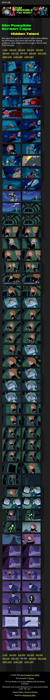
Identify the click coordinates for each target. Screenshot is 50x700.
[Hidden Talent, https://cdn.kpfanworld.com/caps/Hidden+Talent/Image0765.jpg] (11, 449)
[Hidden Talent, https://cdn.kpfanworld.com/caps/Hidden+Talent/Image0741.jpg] (11, 307)
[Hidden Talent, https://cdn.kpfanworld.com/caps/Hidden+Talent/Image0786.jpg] (31, 567)
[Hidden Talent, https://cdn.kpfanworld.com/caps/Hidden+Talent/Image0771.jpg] (11, 484)
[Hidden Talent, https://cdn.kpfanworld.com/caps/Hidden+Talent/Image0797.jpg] (11, 638)
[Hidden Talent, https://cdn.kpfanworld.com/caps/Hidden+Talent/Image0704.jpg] (31, 82)
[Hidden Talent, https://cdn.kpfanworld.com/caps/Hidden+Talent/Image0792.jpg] (31, 603)
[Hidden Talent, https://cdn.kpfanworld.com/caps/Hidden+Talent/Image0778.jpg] (31, 520)
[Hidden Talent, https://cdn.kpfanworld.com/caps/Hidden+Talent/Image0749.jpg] (11, 354)
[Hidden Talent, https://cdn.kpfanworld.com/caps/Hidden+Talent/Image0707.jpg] (11, 106)
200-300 (21, 50)
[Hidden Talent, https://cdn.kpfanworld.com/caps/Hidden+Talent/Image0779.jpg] (11, 532)
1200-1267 (29, 57)
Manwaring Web (29, 695)
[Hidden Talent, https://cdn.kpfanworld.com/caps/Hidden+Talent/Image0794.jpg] (31, 614)
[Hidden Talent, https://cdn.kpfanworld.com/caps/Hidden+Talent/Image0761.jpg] (11, 425)
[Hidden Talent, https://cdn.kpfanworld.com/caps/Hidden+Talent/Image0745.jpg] (11, 331)
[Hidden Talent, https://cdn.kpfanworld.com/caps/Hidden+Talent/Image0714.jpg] (31, 142)
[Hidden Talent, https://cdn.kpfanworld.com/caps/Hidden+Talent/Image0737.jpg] (11, 283)
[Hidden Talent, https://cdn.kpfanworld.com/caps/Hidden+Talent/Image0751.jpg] (11, 366)
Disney (31, 678)
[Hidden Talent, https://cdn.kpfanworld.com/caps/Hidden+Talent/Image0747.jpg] (11, 343)
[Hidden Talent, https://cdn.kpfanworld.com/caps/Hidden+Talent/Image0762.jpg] (31, 425)
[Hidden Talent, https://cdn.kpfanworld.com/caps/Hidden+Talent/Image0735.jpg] (11, 272)
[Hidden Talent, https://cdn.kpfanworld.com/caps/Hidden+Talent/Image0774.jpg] (31, 496)
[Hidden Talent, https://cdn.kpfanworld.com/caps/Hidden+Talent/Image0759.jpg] (11, 413)
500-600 (6, 53)
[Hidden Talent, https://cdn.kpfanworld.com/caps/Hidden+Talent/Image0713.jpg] (11, 142)
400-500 (39, 50)
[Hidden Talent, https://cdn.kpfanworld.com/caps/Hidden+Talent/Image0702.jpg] (31, 71)
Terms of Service (31, 692)
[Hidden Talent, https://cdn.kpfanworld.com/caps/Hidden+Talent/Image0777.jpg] (11, 520)
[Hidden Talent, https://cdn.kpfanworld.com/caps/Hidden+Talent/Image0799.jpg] (11, 650)
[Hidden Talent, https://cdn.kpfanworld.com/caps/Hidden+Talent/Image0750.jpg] (31, 354)
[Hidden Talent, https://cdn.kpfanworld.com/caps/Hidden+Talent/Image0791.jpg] (11, 603)
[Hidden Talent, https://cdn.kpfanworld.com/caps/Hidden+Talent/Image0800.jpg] (31, 650)
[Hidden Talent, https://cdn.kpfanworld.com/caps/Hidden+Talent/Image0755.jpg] (11, 390)
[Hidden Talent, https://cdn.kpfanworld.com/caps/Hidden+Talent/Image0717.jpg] (11, 165)
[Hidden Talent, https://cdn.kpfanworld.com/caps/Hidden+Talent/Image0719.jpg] (11, 177)
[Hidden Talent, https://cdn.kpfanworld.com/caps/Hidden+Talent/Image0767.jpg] (11, 461)
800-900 (32, 53)
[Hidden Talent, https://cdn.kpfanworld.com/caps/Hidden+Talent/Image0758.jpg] (31, 402)
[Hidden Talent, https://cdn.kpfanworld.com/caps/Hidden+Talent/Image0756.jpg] (31, 390)
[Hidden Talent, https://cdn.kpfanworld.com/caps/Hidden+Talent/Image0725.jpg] (11, 213)
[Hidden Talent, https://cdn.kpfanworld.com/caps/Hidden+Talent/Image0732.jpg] (31, 248)
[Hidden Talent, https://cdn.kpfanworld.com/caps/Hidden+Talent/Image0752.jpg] (31, 366)
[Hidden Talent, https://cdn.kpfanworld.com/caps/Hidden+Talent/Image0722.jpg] (31, 189)
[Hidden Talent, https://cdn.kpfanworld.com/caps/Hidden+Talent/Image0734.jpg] (31, 260)
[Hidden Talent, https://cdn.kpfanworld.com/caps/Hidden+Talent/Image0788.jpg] (31, 579)
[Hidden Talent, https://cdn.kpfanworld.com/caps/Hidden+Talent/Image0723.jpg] (11, 201)
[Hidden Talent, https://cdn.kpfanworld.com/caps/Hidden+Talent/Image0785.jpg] (11, 567)
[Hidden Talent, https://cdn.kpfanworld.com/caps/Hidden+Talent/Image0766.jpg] (31, 449)
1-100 (4, 50)
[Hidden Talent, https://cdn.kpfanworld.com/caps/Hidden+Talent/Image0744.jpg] (31, 319)
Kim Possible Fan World (30, 675)
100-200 (12, 50)
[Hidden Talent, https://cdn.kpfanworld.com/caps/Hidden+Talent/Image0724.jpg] (31, 201)
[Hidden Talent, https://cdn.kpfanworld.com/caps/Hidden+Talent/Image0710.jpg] (31, 118)
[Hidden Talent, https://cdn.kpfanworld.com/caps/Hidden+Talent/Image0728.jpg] (31, 224)
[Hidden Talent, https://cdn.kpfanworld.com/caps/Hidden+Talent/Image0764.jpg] (31, 437)
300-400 (30, 50)
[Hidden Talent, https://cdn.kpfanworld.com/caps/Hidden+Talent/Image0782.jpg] (31, 543)
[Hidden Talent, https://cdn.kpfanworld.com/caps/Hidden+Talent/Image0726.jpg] (31, 213)
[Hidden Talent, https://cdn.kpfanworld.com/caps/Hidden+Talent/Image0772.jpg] (31, 484)
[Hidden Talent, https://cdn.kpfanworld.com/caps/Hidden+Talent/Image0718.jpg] (31, 165)
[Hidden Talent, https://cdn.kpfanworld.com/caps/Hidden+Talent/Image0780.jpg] (31, 532)
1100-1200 (18, 57)
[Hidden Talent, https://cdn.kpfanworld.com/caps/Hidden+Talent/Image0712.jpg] (31, 130)
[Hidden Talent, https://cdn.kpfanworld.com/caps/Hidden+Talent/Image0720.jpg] (31, 177)
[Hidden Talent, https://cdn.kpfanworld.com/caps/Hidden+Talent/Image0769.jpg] (11, 473)
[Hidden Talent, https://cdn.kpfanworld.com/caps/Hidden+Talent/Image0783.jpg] (11, 555)
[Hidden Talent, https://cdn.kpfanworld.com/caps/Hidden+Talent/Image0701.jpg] (11, 71)
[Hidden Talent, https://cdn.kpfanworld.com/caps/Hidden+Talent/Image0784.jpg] (31, 555)
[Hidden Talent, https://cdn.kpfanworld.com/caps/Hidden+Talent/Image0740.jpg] (31, 295)
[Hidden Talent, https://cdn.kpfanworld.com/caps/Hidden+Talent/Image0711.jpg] (11, 130)
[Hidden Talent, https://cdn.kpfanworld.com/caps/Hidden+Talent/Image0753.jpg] (11, 378)
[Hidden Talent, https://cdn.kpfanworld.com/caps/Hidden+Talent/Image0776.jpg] (31, 508)
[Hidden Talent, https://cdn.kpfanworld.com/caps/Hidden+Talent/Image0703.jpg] (11, 82)
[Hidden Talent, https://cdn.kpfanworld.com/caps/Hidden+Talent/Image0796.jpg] (31, 626)
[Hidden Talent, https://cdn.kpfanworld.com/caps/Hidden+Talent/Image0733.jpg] (11, 260)
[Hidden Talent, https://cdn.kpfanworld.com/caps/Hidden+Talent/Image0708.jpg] (31, 106)
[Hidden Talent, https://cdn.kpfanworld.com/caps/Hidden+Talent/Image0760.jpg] (31, 413)
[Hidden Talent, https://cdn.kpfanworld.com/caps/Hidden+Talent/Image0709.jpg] (11, 118)
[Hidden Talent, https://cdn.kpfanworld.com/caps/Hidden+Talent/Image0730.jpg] (31, 236)
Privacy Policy (18, 692)
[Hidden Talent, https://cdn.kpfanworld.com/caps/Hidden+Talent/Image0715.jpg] (11, 153)
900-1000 (42, 53)
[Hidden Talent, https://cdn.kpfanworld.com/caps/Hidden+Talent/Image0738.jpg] (31, 283)
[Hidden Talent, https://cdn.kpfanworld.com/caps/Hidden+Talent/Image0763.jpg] (11, 437)
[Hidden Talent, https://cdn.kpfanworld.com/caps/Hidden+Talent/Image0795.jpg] (11, 626)
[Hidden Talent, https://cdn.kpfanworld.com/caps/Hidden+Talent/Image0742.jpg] (31, 307)
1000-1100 (7, 57)
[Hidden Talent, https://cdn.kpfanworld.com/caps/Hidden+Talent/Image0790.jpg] (31, 591)
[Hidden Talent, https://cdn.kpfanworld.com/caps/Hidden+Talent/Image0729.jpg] (11, 236)
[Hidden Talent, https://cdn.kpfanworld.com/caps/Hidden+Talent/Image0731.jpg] (11, 248)
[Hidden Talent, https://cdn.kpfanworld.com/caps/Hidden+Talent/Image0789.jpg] (11, 591)
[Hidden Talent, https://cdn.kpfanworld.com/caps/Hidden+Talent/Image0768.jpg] (31, 461)
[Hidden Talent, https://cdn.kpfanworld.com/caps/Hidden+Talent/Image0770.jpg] (31, 473)
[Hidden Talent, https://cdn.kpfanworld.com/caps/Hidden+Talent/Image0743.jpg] (11, 319)
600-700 (14, 53)
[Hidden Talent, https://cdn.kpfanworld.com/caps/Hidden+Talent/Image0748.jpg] (31, 343)
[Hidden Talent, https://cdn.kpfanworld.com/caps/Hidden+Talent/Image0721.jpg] (11, 189)
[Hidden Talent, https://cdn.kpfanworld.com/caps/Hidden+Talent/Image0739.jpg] (11, 295)
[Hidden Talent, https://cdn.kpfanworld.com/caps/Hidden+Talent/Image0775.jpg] (11, 508)
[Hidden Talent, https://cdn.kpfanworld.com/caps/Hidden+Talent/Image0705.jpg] (11, 94)
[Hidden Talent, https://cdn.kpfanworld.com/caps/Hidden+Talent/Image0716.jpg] (31, 153)
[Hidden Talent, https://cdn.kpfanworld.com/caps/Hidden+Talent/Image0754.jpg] (31, 378)
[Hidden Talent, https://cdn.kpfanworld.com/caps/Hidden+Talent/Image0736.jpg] (31, 272)
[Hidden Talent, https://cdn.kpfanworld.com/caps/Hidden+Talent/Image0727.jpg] (11, 224)
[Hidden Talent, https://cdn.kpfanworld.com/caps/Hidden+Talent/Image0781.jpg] (11, 543)
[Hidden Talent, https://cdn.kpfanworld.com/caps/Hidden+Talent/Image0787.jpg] (11, 579)
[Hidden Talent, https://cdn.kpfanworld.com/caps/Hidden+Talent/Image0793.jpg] (11, 614)
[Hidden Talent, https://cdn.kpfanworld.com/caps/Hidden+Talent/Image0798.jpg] (31, 638)
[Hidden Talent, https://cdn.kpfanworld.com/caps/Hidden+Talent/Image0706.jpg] (31, 94)
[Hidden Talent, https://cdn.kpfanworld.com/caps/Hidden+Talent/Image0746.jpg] (31, 331)
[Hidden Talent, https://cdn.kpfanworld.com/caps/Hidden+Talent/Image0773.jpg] (11, 496)
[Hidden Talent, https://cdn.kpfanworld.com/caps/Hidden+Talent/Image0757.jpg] (11, 402)
